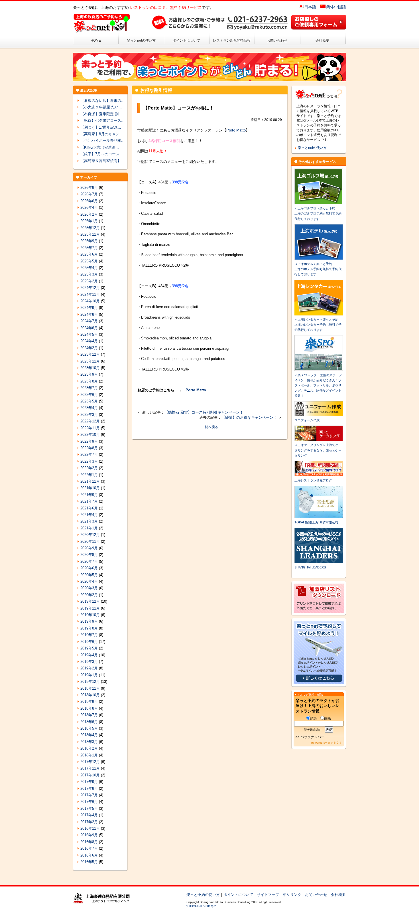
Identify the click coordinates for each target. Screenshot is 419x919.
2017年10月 (90, 775)
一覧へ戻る (209, 427)
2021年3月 (89, 521)
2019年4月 (89, 655)
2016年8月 (89, 842)
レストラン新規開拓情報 (232, 40)
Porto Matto (236, 130)
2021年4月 (89, 515)
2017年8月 (89, 788)
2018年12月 (90, 681)
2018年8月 (89, 708)
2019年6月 (89, 641)
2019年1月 (89, 675)
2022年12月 (90, 421)
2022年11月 (90, 428)
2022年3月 (89, 461)
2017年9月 (89, 782)
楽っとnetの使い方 (141, 40)
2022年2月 (89, 468)
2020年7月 (89, 561)
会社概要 (322, 40)
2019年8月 (89, 628)
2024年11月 (90, 294)
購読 (313, 718)
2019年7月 (89, 635)
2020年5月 (89, 575)
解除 (327, 718)
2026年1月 (89, 221)
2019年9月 (89, 621)
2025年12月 (90, 228)
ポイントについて (186, 40)
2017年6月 (89, 801)
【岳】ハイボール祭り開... (102, 140)
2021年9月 (89, 495)
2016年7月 (89, 848)
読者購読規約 (312, 729)
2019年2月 (89, 668)
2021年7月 (89, 501)
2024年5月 (89, 334)
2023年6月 (89, 394)
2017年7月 (89, 795)
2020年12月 (90, 535)
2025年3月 (89, 274)
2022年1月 (89, 475)
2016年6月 (89, 855)
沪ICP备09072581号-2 (201, 906)
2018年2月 (89, 748)
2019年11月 (90, 608)
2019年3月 (89, 661)
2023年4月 (89, 408)
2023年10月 (90, 368)
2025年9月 (89, 241)
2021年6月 (89, 508)
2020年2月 (89, 595)
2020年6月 (89, 568)
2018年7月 (89, 715)
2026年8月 (89, 187)
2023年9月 (89, 374)
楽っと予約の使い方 (203, 894)
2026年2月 (89, 214)
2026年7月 (89, 194)
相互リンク (292, 894)
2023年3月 (89, 414)
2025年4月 (89, 268)
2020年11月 (90, 541)
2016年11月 (90, 828)
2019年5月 (89, 648)
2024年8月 (89, 314)
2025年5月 (89, 261)
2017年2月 (89, 822)
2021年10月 (90, 488)
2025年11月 (90, 234)
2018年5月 (89, 728)
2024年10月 (90, 301)
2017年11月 (90, 768)
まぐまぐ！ (335, 742)
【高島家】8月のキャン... (101, 134)
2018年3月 (89, 742)
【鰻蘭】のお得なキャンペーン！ (249, 417)
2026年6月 (89, 201)
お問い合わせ (277, 40)
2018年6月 (89, 722)
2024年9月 (89, 307)
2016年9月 (89, 835)
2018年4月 (89, 735)
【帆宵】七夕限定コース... (102, 120)
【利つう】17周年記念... (100, 127)
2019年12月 (90, 601)
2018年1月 (89, 755)
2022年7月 (89, 454)
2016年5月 (89, 862)
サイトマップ (268, 894)
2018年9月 (89, 701)
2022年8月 (89, 448)
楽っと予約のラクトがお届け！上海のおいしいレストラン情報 (317, 705)
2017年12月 (90, 762)
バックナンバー (312, 737)
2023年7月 (89, 388)
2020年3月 (89, 588)
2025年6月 (89, 254)
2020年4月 (89, 581)
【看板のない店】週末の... (102, 100)
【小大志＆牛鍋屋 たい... (101, 107)
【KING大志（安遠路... (99, 147)
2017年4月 (89, 815)
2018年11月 (90, 688)
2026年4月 (89, 207)
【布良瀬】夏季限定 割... (101, 114)
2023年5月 (89, 401)
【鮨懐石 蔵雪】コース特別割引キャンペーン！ (203, 412)
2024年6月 (89, 328)
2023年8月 (89, 381)
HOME (96, 40)
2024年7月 (89, 321)
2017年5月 (89, 808)
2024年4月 (89, 341)
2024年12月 (90, 288)
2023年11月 (90, 361)
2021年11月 (90, 481)
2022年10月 (90, 434)
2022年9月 (89, 441)
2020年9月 (89, 548)
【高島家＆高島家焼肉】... (102, 161)
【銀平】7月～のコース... (101, 154)
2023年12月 (90, 354)
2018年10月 (90, 695)
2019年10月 (90, 615)
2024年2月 (89, 348)
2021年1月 (89, 528)
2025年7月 (89, 248)
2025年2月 (89, 281)
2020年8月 (89, 554)
